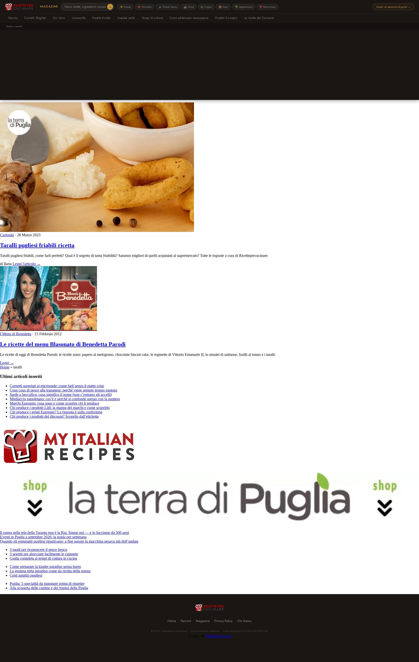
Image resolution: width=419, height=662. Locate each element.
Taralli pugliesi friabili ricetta (37, 245)
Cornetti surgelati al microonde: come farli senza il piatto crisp (57, 386)
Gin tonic (59, 18)
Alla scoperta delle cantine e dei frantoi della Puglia (49, 588)
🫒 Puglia (206, 7)
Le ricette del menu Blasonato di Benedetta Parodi (63, 344)
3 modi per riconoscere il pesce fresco (38, 550)
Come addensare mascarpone (189, 18)
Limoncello (79, 18)
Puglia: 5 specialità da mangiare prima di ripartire (47, 583)
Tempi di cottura (152, 18)
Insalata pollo (126, 18)
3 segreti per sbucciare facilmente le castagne (44, 554)
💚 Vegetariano (244, 7)
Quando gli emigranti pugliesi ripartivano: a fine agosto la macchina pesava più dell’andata (69, 541)
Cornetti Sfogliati (35, 18)
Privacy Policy (223, 621)
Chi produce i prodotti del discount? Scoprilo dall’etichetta (54, 416)
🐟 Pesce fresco (168, 7)
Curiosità (7, 235)
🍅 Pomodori (144, 7)
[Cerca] (110, 7)
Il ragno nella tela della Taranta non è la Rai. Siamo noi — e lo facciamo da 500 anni (64, 533)
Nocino (12, 18)
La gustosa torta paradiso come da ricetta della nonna (50, 571)
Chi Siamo (244, 621)
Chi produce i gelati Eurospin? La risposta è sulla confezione (56, 412)
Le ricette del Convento (259, 18)
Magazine (49, 6)
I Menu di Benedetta (15, 334)
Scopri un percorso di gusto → (393, 7)
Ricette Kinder (101, 18)
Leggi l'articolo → (26, 264)
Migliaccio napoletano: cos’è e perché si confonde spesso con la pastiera (65, 399)
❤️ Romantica (267, 7)
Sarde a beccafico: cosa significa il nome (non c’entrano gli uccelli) (61, 394)
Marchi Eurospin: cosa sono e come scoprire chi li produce (54, 403)
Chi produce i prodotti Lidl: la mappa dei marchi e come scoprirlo (60, 408)
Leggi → (7, 363)
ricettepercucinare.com (174, 631)
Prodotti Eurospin (226, 18)
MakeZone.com (218, 636)
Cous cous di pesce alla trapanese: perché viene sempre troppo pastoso (63, 390)
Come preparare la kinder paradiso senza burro (45, 566)
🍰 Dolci (223, 7)
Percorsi (186, 621)
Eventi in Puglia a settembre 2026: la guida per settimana (43, 537)
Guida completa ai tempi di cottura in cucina (43, 558)
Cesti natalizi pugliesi (26, 575)
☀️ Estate (125, 7)
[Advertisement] (209, 66)
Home (9, 26)
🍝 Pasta (189, 7)
